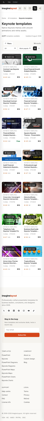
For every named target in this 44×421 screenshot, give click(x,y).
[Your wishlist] (30, 8)
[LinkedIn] (14, 311)
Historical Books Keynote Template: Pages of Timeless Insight (30, 198)
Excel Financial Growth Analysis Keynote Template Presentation (32, 70)
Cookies (27, 402)
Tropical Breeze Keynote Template (30, 262)
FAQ (3, 398)
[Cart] (35, 8)
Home (4, 18)
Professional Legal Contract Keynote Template (30, 166)
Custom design (29, 359)
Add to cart (12, 82)
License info (6, 402)
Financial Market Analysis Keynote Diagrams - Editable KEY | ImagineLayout (10, 134)
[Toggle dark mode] (4, 2)
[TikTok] (34, 311)
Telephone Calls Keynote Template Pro (11, 230)
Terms (26, 391)
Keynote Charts (7, 380)
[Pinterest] (19, 311)
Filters (9, 43)
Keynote (5, 359)
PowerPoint (6, 355)
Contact (15, 2)
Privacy (26, 395)
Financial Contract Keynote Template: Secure (30, 102)
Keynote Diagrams (8, 366)
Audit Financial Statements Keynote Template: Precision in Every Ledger (11, 166)
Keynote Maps (7, 373)
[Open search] (25, 8)
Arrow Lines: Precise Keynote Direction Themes (10, 262)
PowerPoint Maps (8, 369)
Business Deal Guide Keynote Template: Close (31, 230)
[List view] (39, 48)
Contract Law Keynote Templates (11, 70)
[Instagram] (24, 311)
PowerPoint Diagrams (10, 362)
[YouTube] (29, 311)
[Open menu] (20, 8)
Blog (25, 362)
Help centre (6, 391)
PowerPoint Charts (8, 377)
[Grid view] (35, 48)
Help (9, 2)
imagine (9, 8)
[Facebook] (9, 311)
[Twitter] (4, 311)
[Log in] (40, 8)
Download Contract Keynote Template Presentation (10, 102)
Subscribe (22, 335)
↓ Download (11, 146)
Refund (26, 398)
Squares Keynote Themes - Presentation (32, 134)
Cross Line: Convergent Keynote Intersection (11, 198)
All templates (12, 18)
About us (27, 355)
